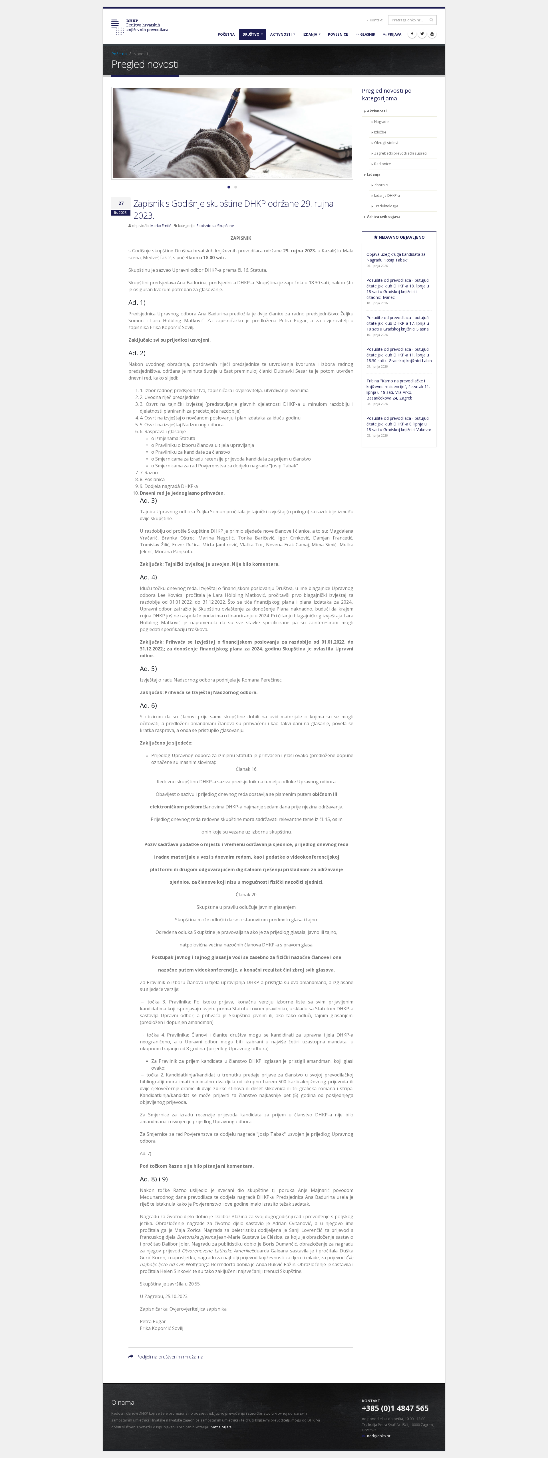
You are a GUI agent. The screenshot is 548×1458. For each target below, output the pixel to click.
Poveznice (338, 34)
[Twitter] (422, 33)
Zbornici (381, 184)
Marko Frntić (160, 225)
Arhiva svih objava (383, 216)
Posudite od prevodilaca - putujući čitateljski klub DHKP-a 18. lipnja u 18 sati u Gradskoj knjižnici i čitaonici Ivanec (397, 288)
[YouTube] (432, 33)
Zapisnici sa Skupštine (215, 225)
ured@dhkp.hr (378, 1435)
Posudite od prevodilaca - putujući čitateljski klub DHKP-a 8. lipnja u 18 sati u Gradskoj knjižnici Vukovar (398, 423)
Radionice (382, 163)
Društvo (251, 34)
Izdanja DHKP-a (387, 195)
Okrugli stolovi (386, 142)
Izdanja (310, 34)
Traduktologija (386, 206)
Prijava (394, 34)
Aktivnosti (281, 34)
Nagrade (381, 121)
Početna (226, 34)
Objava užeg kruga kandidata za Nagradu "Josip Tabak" (396, 257)
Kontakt (375, 20)
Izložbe (380, 132)
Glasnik (367, 34)
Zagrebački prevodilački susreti (400, 153)
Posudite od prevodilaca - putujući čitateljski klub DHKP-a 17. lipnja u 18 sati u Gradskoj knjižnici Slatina (397, 323)
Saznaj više (220, 1427)
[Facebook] (412, 33)
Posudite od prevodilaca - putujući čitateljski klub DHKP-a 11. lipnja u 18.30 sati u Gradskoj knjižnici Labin (399, 354)
